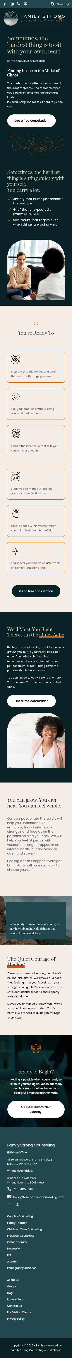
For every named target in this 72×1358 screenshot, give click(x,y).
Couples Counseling (20, 1216)
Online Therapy (17, 1242)
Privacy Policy (16, 1319)
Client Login (63, 4)
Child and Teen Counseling (24, 1229)
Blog (10, 1293)
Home (11, 61)
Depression (14, 1248)
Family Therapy (17, 1223)
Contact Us (14, 1306)
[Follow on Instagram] (12, 4)
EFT (9, 1255)
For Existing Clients (19, 1312)
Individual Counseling (20, 1236)
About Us (13, 1280)
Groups (11, 1286)
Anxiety (12, 1261)
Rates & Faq (15, 1299)
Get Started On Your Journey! (36, 1109)
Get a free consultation (31, 120)
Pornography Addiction (22, 1268)
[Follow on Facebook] (5, 4)
